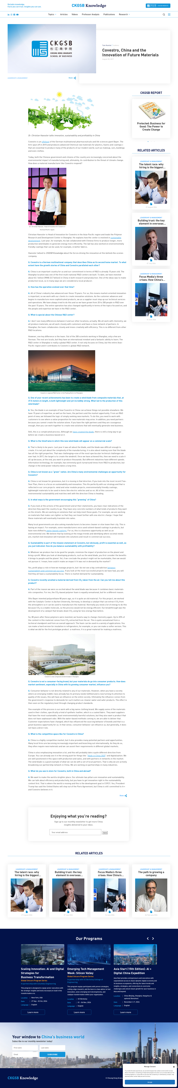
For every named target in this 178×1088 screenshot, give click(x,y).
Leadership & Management (18, 78)
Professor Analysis (90, 14)
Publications (109, 14)
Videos (75, 14)
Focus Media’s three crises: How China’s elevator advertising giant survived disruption (151, 281)
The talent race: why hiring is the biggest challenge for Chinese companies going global (151, 169)
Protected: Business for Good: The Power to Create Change (151, 126)
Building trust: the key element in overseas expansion (151, 223)
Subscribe (52, 1054)
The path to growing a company (151, 873)
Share (71, 78)
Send (105, 833)
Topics (51, 14)
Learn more (33, 1012)
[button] (174, 1066)
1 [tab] (148, 142)
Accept (150, 1082)
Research (123, 14)
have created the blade (83, 431)
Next (153, 938)
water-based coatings (56, 530)
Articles (64, 14)
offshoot (45, 141)
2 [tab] (151, 142)
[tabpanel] (151, 117)
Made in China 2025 (96, 755)
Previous (148, 938)
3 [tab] (154, 142)
